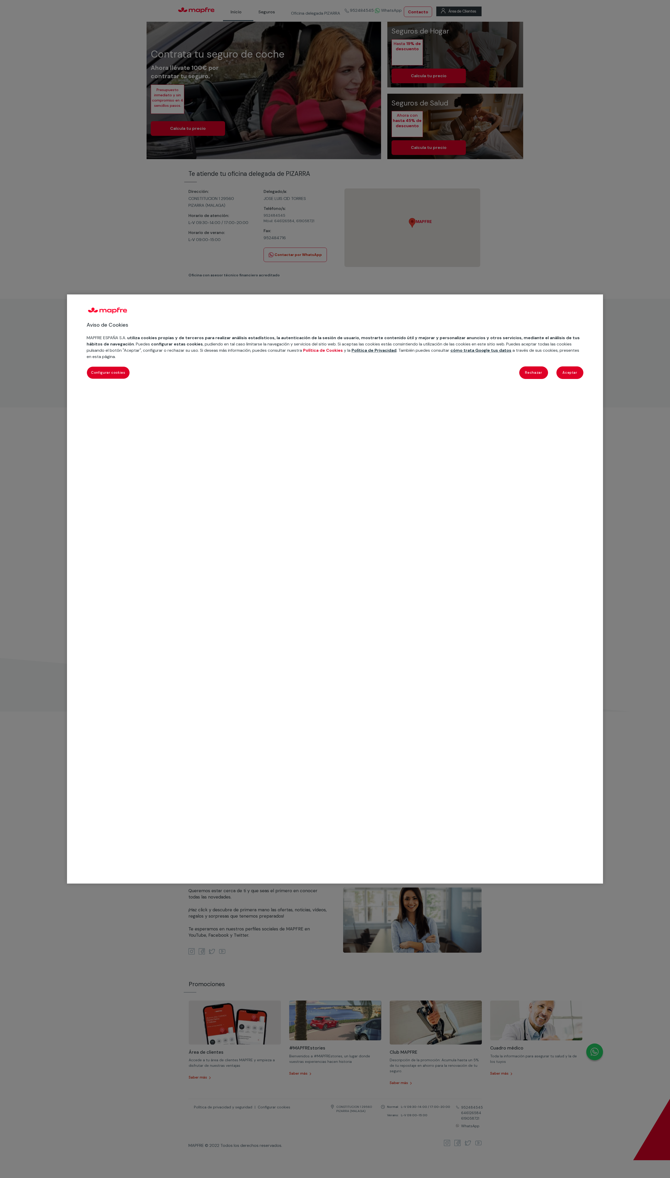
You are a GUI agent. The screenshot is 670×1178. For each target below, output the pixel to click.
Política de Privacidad (374, 350)
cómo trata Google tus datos (480, 350)
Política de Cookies (323, 350)
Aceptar (569, 372)
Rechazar (533, 372)
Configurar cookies (108, 372)
